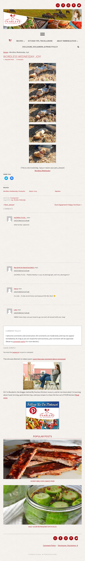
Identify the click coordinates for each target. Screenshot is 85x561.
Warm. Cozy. (33, 191)
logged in (15, 352)
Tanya (16, 289)
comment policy (19, 341)
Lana (15, 310)
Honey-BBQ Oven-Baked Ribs (43, 481)
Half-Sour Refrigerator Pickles (42, 527)
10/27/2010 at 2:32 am (21, 271)
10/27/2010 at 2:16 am (21, 221)
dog (12, 200)
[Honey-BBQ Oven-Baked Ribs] (42, 459)
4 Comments (19, 59)
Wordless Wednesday (42, 171)
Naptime (58, 191)
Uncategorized (14, 198)
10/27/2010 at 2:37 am (21, 292)
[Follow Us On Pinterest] (42, 431)
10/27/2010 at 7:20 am (21, 313)
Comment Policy (49, 545)
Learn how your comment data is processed (49, 359)
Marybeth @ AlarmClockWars (24, 268)
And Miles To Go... (20, 218)
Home (5, 52)
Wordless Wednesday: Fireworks (14, 191)
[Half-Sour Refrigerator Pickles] (42, 505)
